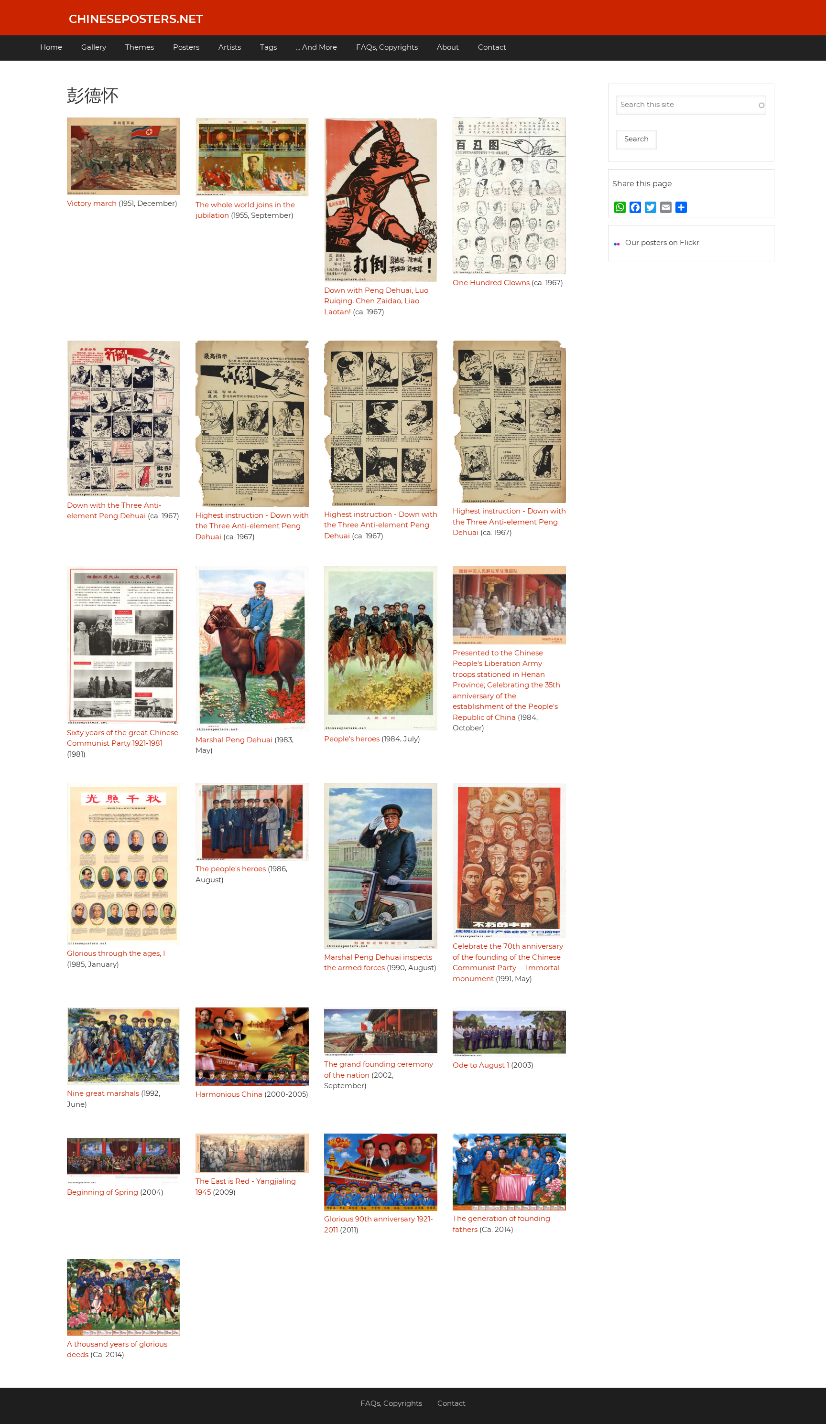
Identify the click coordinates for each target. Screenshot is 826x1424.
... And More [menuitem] (316, 47)
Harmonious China (229, 1094)
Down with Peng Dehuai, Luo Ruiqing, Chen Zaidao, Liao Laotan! (376, 301)
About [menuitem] (448, 47)
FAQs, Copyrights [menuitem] (387, 47)
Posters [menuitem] (186, 47)
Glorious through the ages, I (116, 953)
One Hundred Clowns (491, 283)
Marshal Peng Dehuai (234, 740)
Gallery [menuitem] (93, 47)
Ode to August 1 (481, 1065)
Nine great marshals (103, 1093)
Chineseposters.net (136, 19)
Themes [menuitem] (139, 47)
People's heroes (352, 739)
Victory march (92, 203)
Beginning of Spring (102, 1192)
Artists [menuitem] (229, 47)
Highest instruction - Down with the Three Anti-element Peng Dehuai (252, 526)
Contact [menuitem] (492, 47)
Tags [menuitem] (268, 47)
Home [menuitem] (51, 47)
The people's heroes (231, 869)
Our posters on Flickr (662, 242)
